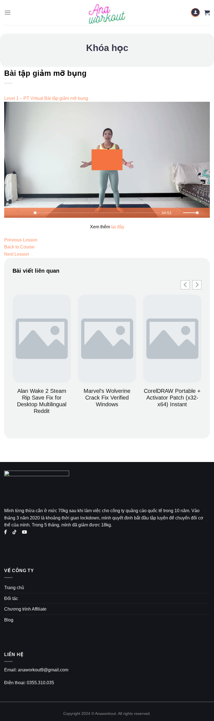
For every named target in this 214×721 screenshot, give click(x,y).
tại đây (117, 226)
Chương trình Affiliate (25, 609)
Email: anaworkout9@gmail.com (36, 669)
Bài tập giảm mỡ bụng (66, 98)
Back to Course (19, 247)
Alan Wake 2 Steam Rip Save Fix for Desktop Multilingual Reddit (41, 401)
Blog (8, 620)
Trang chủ (14, 587)
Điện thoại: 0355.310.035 (29, 682)
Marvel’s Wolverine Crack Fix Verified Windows (107, 397)
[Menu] (7, 12)
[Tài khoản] (195, 12)
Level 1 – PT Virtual (23, 98)
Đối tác (11, 598)
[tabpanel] (107, 166)
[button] (196, 284)
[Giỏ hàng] (207, 12)
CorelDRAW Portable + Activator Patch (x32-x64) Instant (172, 397)
